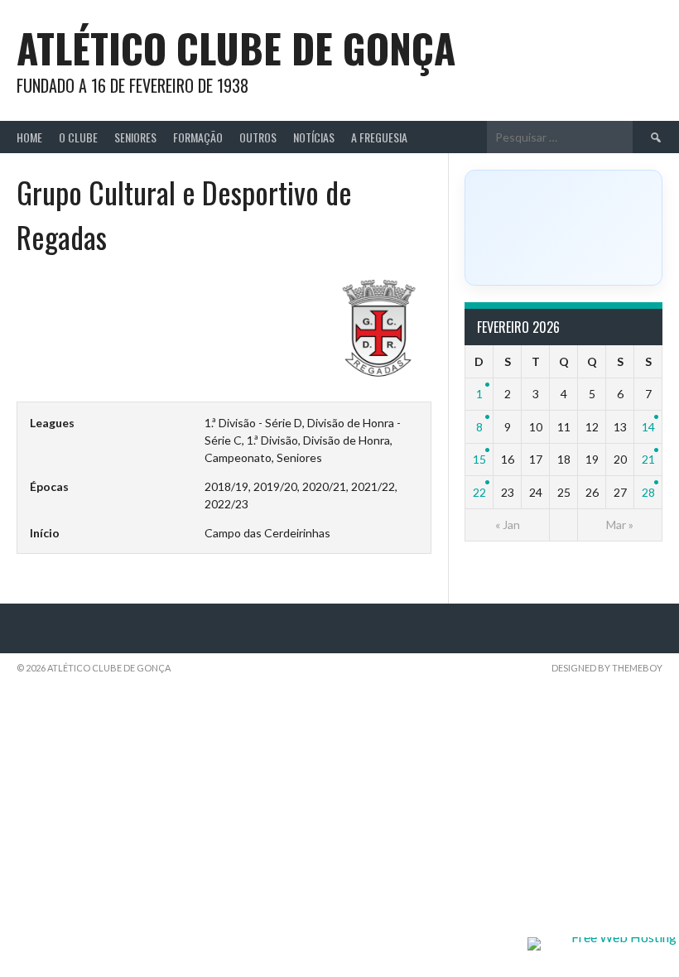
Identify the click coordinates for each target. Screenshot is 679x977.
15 (479, 459)
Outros (258, 137)
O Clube (78, 137)
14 (648, 427)
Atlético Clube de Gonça (236, 47)
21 (648, 459)
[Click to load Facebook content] (563, 228)
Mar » (619, 524)
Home (29, 137)
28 (648, 492)
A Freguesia (379, 137)
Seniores (135, 137)
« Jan (507, 524)
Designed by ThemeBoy (606, 667)
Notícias (314, 137)
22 (479, 492)
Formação (198, 137)
